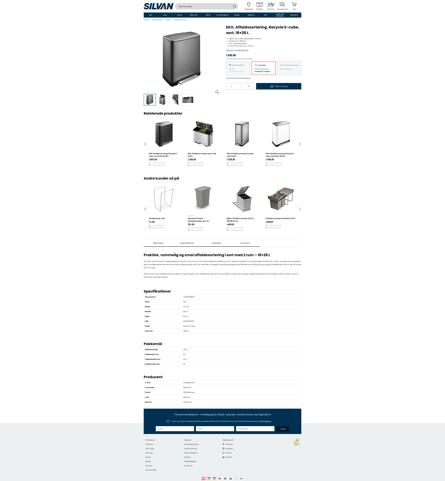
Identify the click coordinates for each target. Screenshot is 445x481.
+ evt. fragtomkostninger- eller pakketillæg (239, 58)
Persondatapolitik (190, 453)
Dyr (265, 15)
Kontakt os (188, 466)
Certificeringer (151, 470)
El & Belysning (222, 15)
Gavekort (187, 457)
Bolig (208, 15)
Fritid (179, 15)
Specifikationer (187, 243)
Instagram (229, 448)
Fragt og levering (190, 448)
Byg (150, 15)
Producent (245, 243)
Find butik (149, 444)
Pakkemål (216, 243)
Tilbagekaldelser (190, 461)
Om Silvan (149, 453)
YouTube (228, 453)
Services (149, 466)
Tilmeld (283, 429)
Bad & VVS (194, 15)
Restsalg (294, 15)
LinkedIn (228, 457)
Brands (148, 461)
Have (165, 15)
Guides (148, 457)
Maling (237, 15)
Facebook (229, 444)
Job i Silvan (150, 448)
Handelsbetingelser (191, 444)
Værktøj (251, 15)
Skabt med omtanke (280, 15)
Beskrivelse (158, 243)
